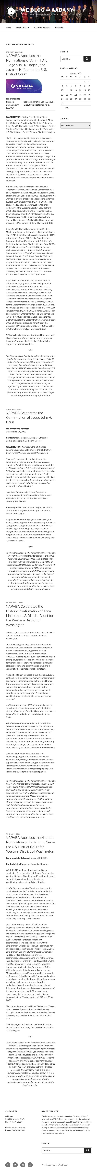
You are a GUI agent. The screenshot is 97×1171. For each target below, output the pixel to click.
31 (62, 103)
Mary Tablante (21, 438)
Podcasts (59, 28)
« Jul (66, 108)
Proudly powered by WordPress (54, 1165)
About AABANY (22, 28)
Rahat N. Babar (39, 102)
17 (62, 94)
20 (76, 94)
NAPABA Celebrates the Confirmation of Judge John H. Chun (29, 417)
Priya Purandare (22, 864)
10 (62, 90)
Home (8, 28)
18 (67, 94)
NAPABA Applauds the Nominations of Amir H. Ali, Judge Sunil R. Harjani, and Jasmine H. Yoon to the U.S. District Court (26, 65)
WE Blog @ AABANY (47, 10)
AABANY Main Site (42, 28)
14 (80, 90)
